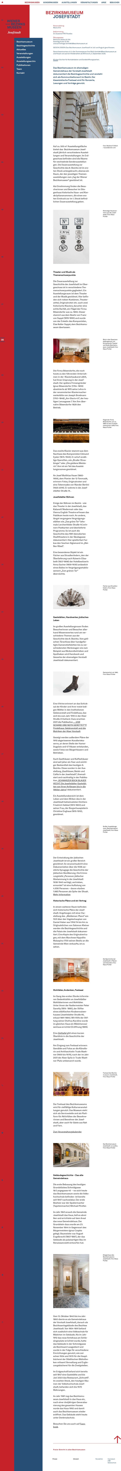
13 (2, 564)
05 (2, 210)
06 (2, 257)
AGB (109, 1461)
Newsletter (99, 1459)
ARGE (103, 2)
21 (2, 943)
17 (2, 754)
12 (2, 517)
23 (2, 1038)
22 (2, 991)
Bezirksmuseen (32, 2)
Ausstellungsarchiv (26, 61)
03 (2, 115)
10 (2, 422)
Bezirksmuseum (24, 41)
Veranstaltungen (89, 2)
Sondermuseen (50, 2)
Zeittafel (62, 1033)
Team (19, 69)
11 (2, 470)
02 (2, 67)
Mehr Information (62, 894)
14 (2, 612)
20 (2, 896)
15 (2, 659)
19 (2, 849)
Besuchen (114, 2)
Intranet (76, 1459)
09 (2, 375)
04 (2, 162)
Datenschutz (112, 1463)
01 (2, 20)
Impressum (111, 1459)
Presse (55, 1459)
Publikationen (23, 65)
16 (2, 707)
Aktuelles (21, 49)
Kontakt (20, 73)
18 (2, 801)
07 (2, 304)
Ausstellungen (69, 2)
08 (2, 339)
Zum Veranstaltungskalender (67, 1132)
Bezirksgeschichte (26, 45)
